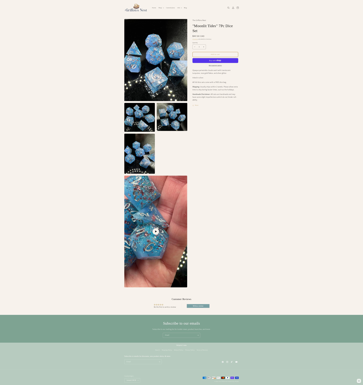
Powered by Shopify (233, 381)
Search (157, 350)
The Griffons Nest (223, 381)
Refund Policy (178, 350)
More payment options (215, 65)
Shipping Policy (167, 350)
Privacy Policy (190, 350)
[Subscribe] (198, 335)
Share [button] (197, 105)
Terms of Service (202, 350)
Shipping (195, 39)
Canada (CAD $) (131, 380)
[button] (161, 8)
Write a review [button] (198, 306)
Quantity (195, 42)
